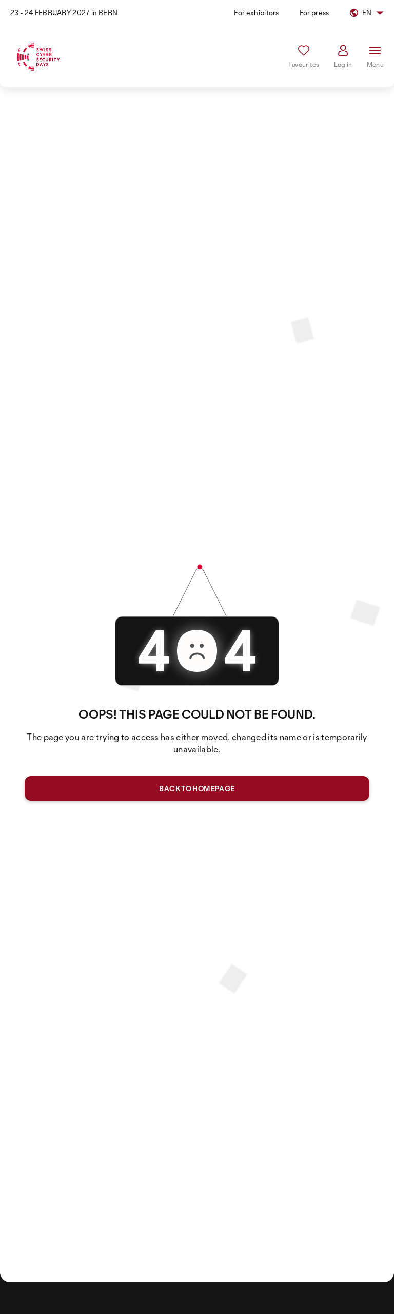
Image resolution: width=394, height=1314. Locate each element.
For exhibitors (256, 12)
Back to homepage (196, 788)
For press (314, 12)
